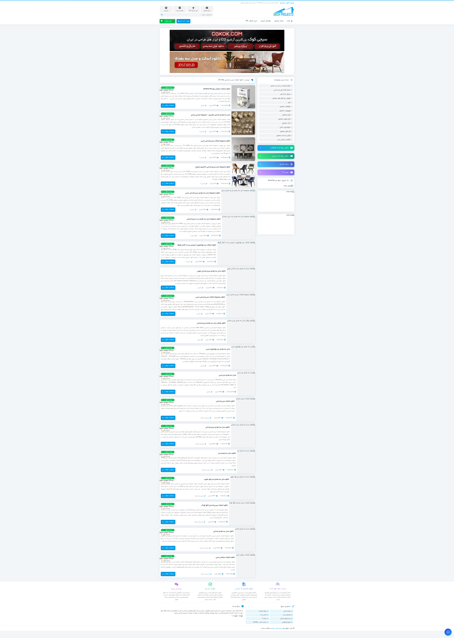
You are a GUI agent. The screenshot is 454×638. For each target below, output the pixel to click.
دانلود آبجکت (262, 611)
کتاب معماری (286, 123)
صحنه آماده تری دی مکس (282, 90)
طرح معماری (286, 115)
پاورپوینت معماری (284, 111)
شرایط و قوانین (286, 622)
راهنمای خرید (287, 615)
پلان (289, 102)
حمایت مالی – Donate (259, 622)
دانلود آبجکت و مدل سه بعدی (280, 86)
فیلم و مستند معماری (283, 135)
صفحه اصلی (287, 611)
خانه (288, 21)
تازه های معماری (285, 131)
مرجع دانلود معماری (276, 628)
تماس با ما (263, 615)
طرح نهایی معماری (284, 119)
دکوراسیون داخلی (285, 127)
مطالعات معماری (285, 106)
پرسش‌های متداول (285, 618)
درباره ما (264, 618)
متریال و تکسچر (285, 94)
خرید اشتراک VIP (251, 21)
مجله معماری (279, 21)
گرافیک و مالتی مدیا (284, 140)
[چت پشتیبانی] (448, 632)
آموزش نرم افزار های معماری (281, 98)
